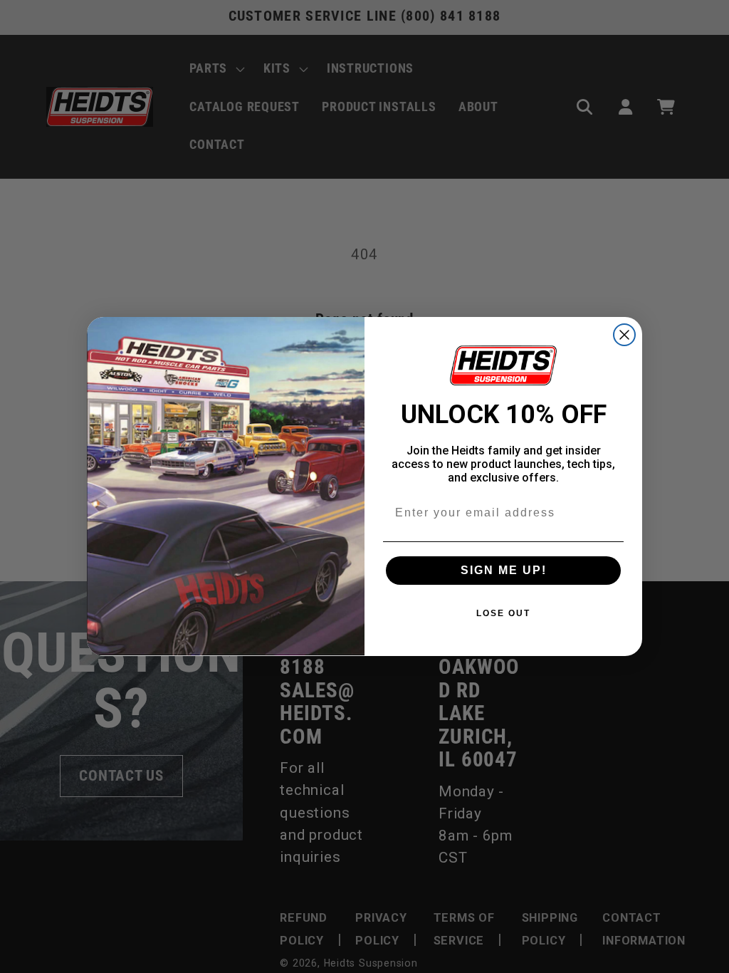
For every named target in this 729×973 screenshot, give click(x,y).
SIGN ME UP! (504, 570)
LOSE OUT (503, 613)
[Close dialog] (624, 334)
